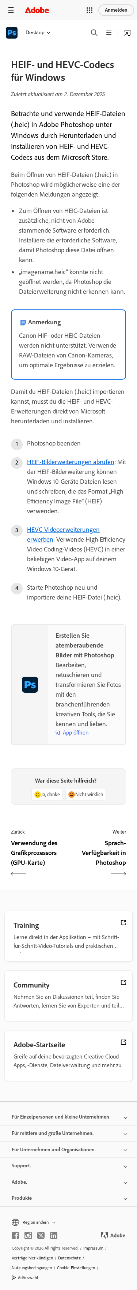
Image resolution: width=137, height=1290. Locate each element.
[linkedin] (53, 1235)
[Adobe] (37, 10)
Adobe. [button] (19, 1182)
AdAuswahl (28, 1277)
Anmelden (116, 10)
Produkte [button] (22, 1198)
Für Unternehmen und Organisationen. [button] (54, 1150)
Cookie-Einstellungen (76, 1267)
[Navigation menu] (11, 10)
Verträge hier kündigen (32, 1258)
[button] (89, 10)
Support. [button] (21, 1166)
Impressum (93, 1248)
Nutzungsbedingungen (32, 1267)
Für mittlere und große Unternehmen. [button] (53, 1133)
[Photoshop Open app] (127, 32)
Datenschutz (69, 1258)
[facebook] (15, 1235)
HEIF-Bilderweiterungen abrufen (70, 462)
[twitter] (41, 1235)
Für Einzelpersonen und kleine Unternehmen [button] (60, 1117)
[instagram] (28, 1235)
